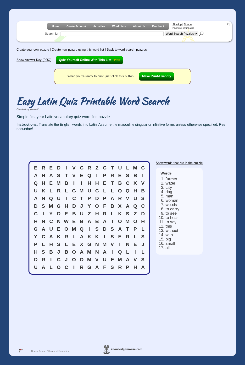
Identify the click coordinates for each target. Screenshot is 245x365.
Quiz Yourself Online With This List (89, 60)
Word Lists (119, 26)
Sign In (188, 24)
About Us (139, 26)
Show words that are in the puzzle (179, 163)
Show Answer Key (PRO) (34, 60)
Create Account (76, 26)
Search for (51, 33)
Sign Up (177, 24)
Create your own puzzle (33, 49)
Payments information (183, 28)
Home (55, 26)
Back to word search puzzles (127, 49)
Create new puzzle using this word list (78, 49)
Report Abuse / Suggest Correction (50, 351)
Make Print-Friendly (156, 76)
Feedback (158, 26)
